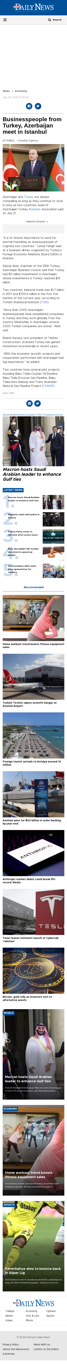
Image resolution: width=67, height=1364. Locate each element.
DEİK (11, 393)
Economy (21, 91)
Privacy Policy (11, 1344)
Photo (29, 1320)
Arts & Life (32, 1316)
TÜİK (44, 302)
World (9, 1316)
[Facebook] (29, 106)
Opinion (51, 1311)
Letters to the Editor (46, 1349)
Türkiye (9, 1311)
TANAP (48, 386)
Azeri (5, 393)
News (6, 91)
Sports (50, 1316)
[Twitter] (38, 106)
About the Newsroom (16, 1349)
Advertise (9, 1354)
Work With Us (42, 1344)
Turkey (29, 197)
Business (35, 209)
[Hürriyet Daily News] (33, 7)
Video (9, 1320)
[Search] (49, 19)
